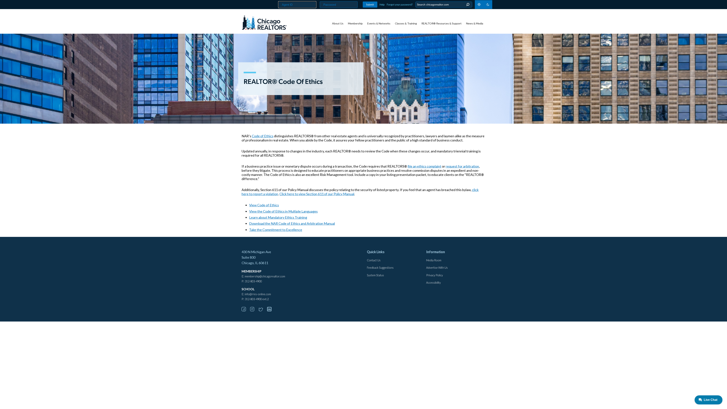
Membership (355, 23)
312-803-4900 (253, 281)
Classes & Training (406, 23)
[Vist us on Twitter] (263, 310)
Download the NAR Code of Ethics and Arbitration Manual (292, 223)
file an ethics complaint (424, 166)
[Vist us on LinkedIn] (271, 310)
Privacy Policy (434, 275)
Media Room (433, 260)
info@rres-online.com (258, 294)
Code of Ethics (262, 136)
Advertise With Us (437, 267)
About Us (337, 23)
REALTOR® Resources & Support (441, 23)
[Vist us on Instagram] (254, 310)
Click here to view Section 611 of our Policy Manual (316, 194)
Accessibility (433, 282)
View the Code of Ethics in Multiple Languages (283, 211)
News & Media (474, 23)
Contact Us (374, 260)
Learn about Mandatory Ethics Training (278, 217)
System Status (375, 275)
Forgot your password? (400, 4)
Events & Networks (378, 23)
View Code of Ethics (264, 205)
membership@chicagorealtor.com (265, 276)
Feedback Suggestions (380, 267)
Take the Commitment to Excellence (275, 230)
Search (468, 5)
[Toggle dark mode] (483, 4)
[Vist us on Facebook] (246, 310)
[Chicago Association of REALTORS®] (264, 23)
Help (382, 4)
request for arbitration (462, 166)
